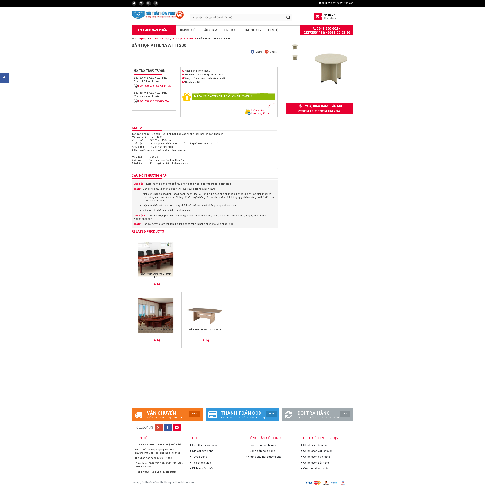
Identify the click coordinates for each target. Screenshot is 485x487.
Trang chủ (188, 30)
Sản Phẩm (210, 30)
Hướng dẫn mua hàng (261, 450)
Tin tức (229, 30)
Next (359, 70)
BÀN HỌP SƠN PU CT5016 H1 (155, 275)
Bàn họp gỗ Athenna (184, 38)
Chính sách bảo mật (315, 444)
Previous (295, 70)
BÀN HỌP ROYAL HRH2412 (205, 329)
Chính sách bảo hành (316, 456)
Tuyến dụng (199, 456)
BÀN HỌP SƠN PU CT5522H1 (156, 329)
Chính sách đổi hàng (316, 462)
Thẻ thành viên (201, 462)
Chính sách (250, 30)
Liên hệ (273, 30)
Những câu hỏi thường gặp (264, 456)
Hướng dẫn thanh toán (262, 444)
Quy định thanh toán (316, 468)
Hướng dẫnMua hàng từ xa (260, 112)
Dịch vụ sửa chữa (203, 468)
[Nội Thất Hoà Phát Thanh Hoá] (158, 14)
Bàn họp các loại (159, 38)
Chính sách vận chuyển (317, 450)
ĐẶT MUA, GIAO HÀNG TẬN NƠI (320, 108)
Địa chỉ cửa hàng (203, 450)
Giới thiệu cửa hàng (204, 444)
